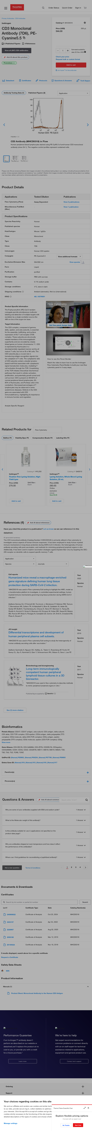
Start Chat (78, 1125)
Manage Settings (10, 1123)
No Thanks (66, 1125)
